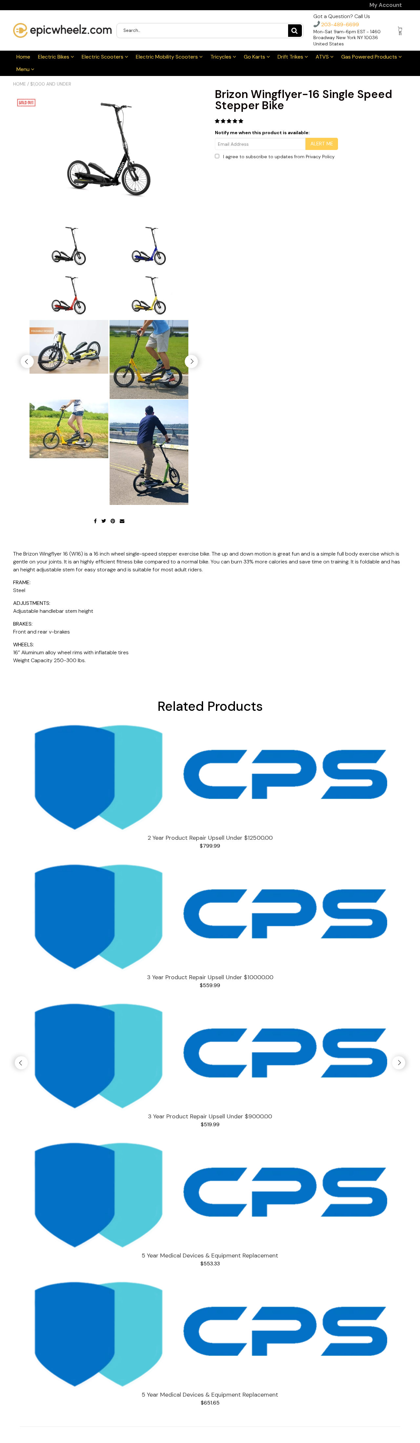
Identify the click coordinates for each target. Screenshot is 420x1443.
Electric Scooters (103, 56)
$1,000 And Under (50, 84)
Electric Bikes (54, 56)
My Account (385, 5)
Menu (23, 69)
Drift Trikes (291, 56)
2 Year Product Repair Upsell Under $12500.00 (210, 838)
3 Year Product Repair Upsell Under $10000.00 (210, 977)
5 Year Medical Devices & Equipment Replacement (210, 1255)
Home (23, 56)
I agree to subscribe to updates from (279, 157)
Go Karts (255, 56)
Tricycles (221, 56)
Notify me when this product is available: (262, 133)
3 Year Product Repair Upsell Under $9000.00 (210, 1116)
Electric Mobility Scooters (167, 56)
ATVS (323, 56)
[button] (229, 121)
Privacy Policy (320, 157)
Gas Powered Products (369, 56)
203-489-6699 (339, 24)
